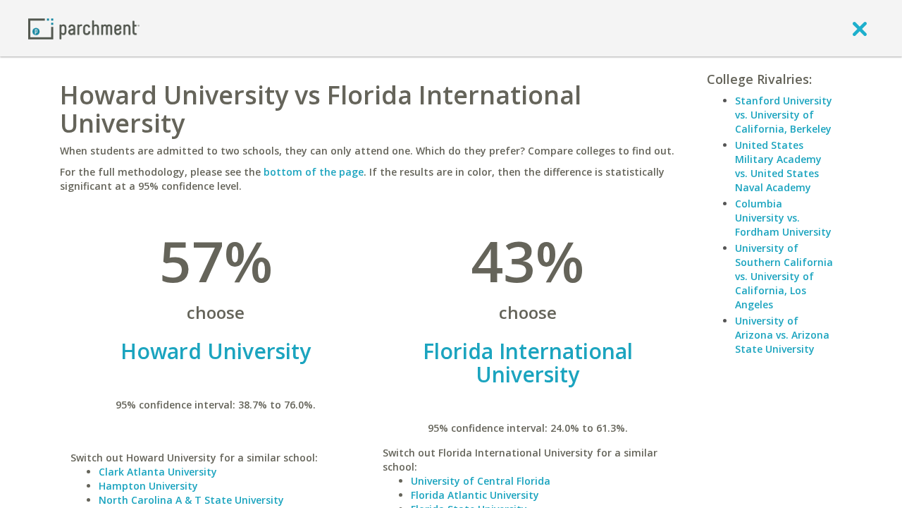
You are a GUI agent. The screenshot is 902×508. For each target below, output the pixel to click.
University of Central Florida (480, 481)
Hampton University (148, 485)
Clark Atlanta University (158, 471)
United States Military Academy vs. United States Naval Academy (778, 166)
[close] (860, 28)
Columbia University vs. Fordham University (783, 217)
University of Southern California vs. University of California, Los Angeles (784, 276)
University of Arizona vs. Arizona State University (782, 335)
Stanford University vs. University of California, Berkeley (783, 114)
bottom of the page (314, 172)
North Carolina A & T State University (191, 500)
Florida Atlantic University (475, 495)
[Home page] (84, 28)
